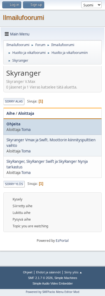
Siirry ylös (14, 184)
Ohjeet (27, 272)
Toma (26, 129)
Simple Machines (65, 278)
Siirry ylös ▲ (73, 272)
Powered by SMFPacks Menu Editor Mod (52, 292)
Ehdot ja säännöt (48, 272)
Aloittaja (26, 113)
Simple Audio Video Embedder (52, 283)
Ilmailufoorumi (23, 17)
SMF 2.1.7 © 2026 (40, 278)
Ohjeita (13, 123)
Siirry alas (14, 101)
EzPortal (62, 240)
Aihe (10, 113)
